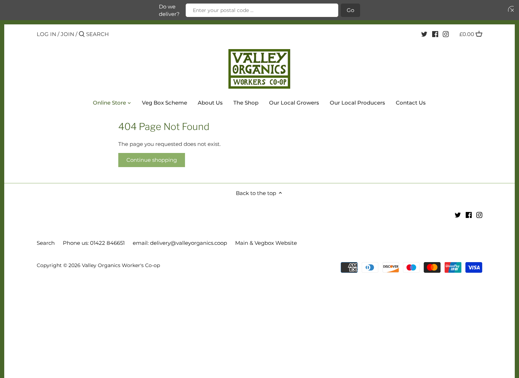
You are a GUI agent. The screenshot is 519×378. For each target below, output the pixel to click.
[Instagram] (446, 34)
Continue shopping (151, 159)
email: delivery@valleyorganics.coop (180, 243)
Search (46, 243)
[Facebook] (435, 34)
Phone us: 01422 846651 (94, 243)
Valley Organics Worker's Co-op (121, 265)
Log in (46, 34)
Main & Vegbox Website (266, 243)
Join (67, 34)
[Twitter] (424, 34)
